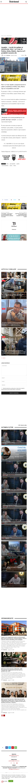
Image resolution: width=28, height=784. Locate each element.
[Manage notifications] (2, 782)
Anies (7, 163)
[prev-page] (2, 358)
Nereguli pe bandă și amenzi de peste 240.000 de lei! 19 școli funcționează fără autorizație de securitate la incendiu (13, 324)
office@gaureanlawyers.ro (14, 769)
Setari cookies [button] (4, 781)
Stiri (5, 35)
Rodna (15, 165)
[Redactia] (2, 55)
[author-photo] (2, 649)
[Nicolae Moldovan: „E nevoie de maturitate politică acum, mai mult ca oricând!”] (14, 532)
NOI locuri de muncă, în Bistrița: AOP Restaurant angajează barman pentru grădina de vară (12, 670)
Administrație (9, 35)
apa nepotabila (12, 163)
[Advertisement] (14, 19)
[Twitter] (9, 747)
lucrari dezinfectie (5, 165)
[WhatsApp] (15, 747)
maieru (11, 165)
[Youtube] (17, 763)
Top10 (3, 280)
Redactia (8, 55)
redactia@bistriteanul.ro (14, 755)
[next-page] (4, 358)
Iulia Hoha (4, 443)
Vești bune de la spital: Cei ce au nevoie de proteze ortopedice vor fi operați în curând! (21, 215)
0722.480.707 (14, 756)
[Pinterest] (12, 747)
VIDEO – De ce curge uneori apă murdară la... (14, 489)
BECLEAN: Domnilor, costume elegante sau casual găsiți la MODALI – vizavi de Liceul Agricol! (12, 296)
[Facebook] (6, 747)
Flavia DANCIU (5, 538)
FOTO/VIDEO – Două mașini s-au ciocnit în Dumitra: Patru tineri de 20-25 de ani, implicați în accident (7, 215)
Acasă (2, 35)
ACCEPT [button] (10, 781)
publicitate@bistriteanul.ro (14, 760)
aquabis (17, 163)
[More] (19, 199)
